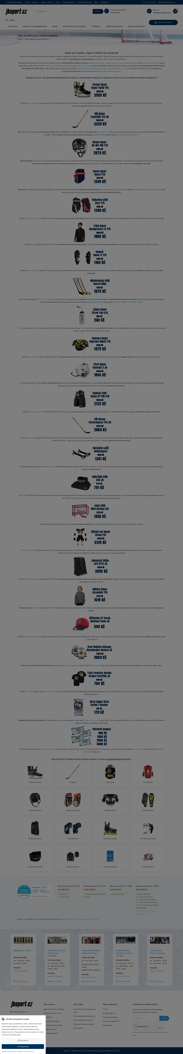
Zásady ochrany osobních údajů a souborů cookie (18, 1051)
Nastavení (23, 1040)
